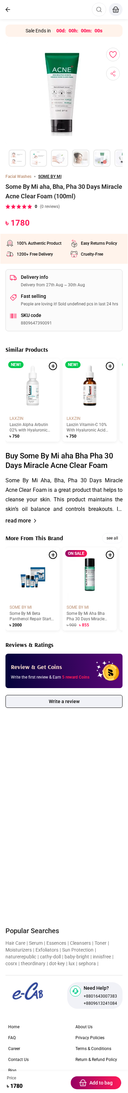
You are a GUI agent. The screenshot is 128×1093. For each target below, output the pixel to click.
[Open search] (99, 9)
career (14, 1048)
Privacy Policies (89, 1037)
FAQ (12, 1037)
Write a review (64, 701)
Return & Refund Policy (96, 1059)
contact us (18, 1059)
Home (13, 1026)
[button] (64, 495)
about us (84, 1026)
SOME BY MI (49, 176)
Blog (12, 1070)
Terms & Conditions (93, 1048)
